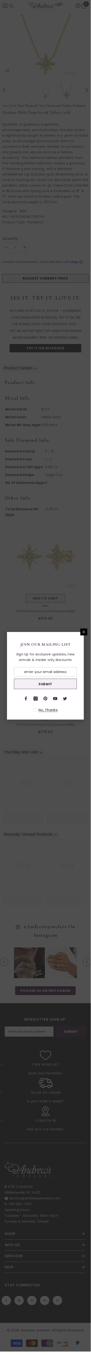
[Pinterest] (45, 699)
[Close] (83, 632)
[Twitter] (65, 699)
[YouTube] (55, 699)
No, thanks (48, 710)
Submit (45, 684)
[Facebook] (26, 699)
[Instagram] (35, 699)
